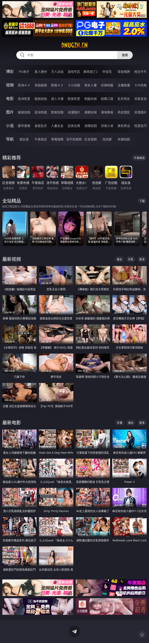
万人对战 (57, 72)
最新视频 (11, 259)
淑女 (130, 422)
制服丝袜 (90, 99)
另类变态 (140, 99)
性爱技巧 (140, 126)
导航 (10, 139)
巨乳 (130, 259)
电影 (10, 98)
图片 (10, 112)
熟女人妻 (90, 85)
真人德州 (41, 72)
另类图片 (140, 112)
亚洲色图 (41, 112)
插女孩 (24, 139)
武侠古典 (74, 126)
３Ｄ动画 (74, 85)
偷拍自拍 (41, 99)
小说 (10, 125)
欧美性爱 (74, 99)
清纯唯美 (107, 112)
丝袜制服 (107, 85)
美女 (119, 259)
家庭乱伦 (41, 126)
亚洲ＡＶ (24, 85)
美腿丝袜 (90, 112)
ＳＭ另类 (140, 85)
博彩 (10, 71)
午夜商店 (41, 139)
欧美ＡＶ (57, 85)
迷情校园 (90, 126)
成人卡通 (57, 99)
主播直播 (124, 85)
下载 (142, 201)
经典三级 (107, 99)
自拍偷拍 (41, 85)
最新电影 (11, 422)
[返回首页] (142, 634)
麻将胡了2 (90, 72)
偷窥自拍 (24, 112)
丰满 (119, 422)
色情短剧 (124, 139)
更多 (142, 259)
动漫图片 (74, 112)
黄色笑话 (124, 126)
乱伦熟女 (124, 99)
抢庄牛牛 (140, 72)
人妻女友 (57, 126)
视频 (10, 85)
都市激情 (24, 126)
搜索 (125, 55)
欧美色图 (57, 112)
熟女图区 (124, 112)
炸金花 (107, 72)
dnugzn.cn (74, 45)
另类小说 (107, 126)
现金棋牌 (124, 72)
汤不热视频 (74, 139)
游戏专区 (74, 72)
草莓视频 (57, 139)
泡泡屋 (107, 139)
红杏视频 (90, 139)
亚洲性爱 (24, 99)
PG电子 (24, 72)
